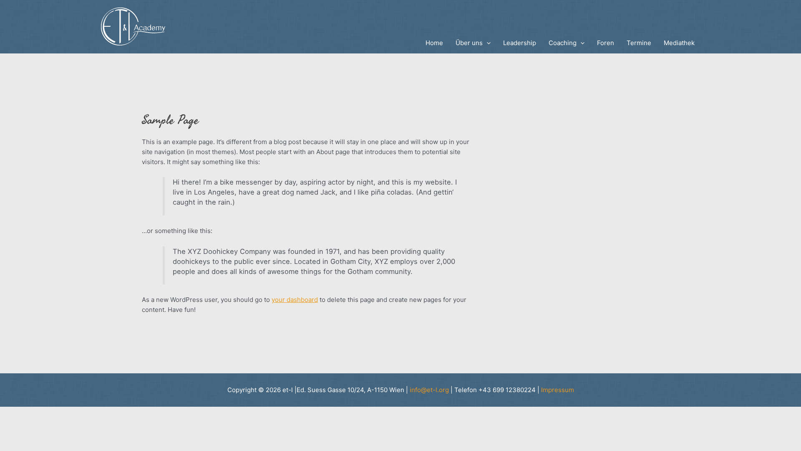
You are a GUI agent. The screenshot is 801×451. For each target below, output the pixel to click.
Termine (639, 43)
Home (434, 43)
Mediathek (679, 43)
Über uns (469, 43)
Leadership (519, 43)
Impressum (557, 390)
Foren (605, 43)
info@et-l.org (429, 390)
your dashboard (295, 300)
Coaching (563, 43)
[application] (487, 43)
